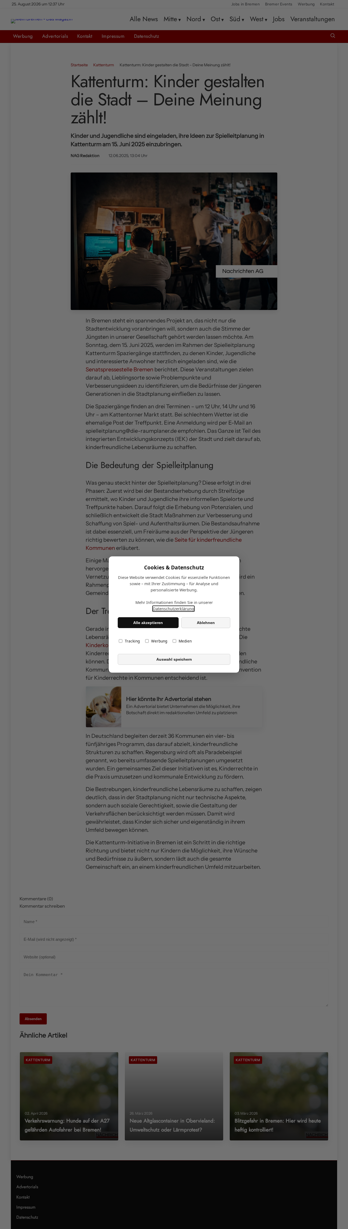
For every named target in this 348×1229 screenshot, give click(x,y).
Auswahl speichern (174, 659)
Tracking (132, 641)
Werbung (159, 641)
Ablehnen (206, 622)
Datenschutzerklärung (173, 608)
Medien (185, 641)
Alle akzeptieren (148, 622)
